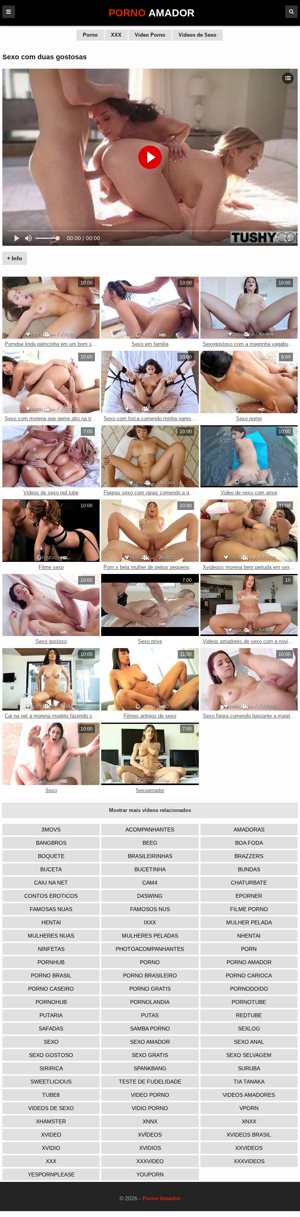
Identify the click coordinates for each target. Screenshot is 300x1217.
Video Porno (150, 35)
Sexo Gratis (150, 1055)
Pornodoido (249, 989)
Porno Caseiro (51, 989)
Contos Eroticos (51, 896)
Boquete (51, 856)
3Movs (51, 829)
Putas (150, 1015)
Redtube (249, 1015)
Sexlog (249, 1028)
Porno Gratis (150, 989)
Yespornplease (51, 1174)
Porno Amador (249, 962)
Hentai (51, 922)
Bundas (249, 869)
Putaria (50, 1015)
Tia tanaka (249, 1081)
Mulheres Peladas (150, 936)
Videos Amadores (249, 1095)
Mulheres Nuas (51, 936)
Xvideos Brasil (249, 1135)
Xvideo (51, 1135)
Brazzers (248, 856)
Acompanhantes (149, 829)
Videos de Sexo (197, 35)
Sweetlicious (50, 1081)
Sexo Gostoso (51, 1055)
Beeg (150, 843)
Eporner (249, 896)
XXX (116, 35)
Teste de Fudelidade (150, 1081)
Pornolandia (150, 1002)
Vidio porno (150, 1108)
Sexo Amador (150, 1042)
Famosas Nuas (51, 909)
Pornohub (51, 1002)
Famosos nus (150, 909)
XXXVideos (249, 1161)
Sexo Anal (249, 1042)
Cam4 (149, 882)
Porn (249, 949)
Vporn (249, 1108)
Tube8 (51, 1095)
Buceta (51, 869)
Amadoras (249, 829)
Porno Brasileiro (150, 975)
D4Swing (149, 896)
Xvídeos (150, 1135)
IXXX (150, 922)
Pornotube (249, 1002)
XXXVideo (150, 1161)
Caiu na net (51, 882)
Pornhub (51, 962)
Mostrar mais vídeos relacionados (150, 810)
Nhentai (249, 936)
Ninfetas (51, 949)
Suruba (249, 1068)
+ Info (14, 258)
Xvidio (51, 1148)
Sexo (51, 1042)
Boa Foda (249, 843)
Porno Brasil (51, 975)
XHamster (51, 1121)
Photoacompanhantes (150, 949)
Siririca (51, 1068)
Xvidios (150, 1148)
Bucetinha (150, 869)
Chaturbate (249, 882)
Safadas (51, 1028)
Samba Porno (150, 1028)
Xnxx (249, 1121)
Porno (90, 35)
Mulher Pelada (249, 922)
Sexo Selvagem (248, 1055)
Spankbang (150, 1068)
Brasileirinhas (150, 856)
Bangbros (51, 843)
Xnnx (150, 1121)
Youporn (150, 1174)
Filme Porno (249, 909)
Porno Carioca (249, 975)
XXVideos (248, 1148)
